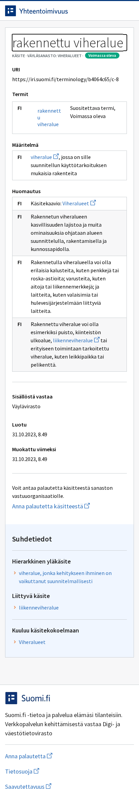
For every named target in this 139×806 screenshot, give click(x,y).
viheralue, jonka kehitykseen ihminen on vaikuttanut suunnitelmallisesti (65, 577)
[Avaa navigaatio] (127, 11)
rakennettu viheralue (49, 117)
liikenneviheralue (76, 340)
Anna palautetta (55, 756)
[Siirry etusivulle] (56, 10)
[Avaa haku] (113, 11)
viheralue (45, 157)
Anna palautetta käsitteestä (69, 506)
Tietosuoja (55, 771)
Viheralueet (79, 203)
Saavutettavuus (67, 786)
